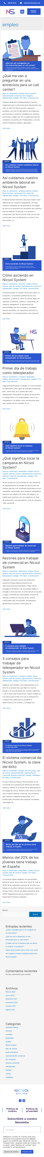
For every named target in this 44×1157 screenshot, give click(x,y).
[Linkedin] (24, 1100)
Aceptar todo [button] (27, 1152)
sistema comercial (9, 476)
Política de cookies (12, 1110)
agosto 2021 (10, 1010)
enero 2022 (10, 995)
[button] (22, 12)
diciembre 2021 (11, 999)
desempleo (30, 377)
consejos (22, 377)
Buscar (5, 910)
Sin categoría (28, 96)
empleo (21, 93)
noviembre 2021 (12, 1002)
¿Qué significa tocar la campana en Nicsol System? (20, 462)
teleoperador (7, 98)
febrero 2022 (10, 992)
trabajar (16, 98)
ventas (8, 1074)
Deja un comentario (9, 93)
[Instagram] (20, 1100)
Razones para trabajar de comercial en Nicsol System (21, 562)
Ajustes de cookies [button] (11, 1152)
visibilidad (35, 775)
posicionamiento (17, 773)
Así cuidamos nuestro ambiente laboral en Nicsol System (20, 182)
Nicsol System (30, 93)
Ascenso (22, 284)
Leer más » (6, 128)
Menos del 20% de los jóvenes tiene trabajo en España (20, 862)
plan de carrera (15, 286)
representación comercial (12, 96)
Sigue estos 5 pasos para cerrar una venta (22, 950)
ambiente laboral (25, 191)
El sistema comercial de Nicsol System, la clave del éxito (21, 762)
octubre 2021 (11, 1006)
